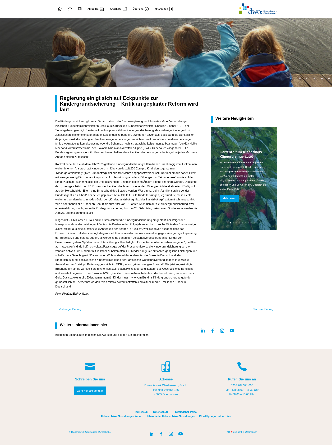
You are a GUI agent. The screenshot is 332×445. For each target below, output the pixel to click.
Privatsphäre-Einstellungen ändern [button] (122, 416)
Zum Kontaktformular (90, 390)
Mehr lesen (229, 198)
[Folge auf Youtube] (232, 331)
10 (257, 222)
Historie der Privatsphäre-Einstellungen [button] (171, 416)
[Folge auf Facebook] (212, 331)
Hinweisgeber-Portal (185, 411)
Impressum (141, 411)
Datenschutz (160, 411)
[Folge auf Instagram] (222, 331)
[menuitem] (59, 8)
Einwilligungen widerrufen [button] (215, 416)
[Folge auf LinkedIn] (203, 331)
